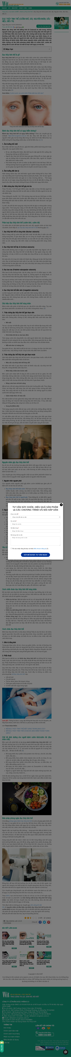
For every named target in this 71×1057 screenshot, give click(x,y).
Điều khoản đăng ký (40, 548)
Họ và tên (14, 521)
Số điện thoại (15, 528)
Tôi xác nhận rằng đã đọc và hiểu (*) (30, 548)
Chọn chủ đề (15, 514)
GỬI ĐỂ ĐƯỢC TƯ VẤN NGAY (35, 555)
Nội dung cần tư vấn (16, 535)
